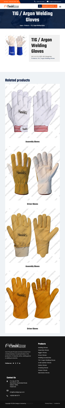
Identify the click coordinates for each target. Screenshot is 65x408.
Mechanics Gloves (43, 373)
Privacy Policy (48, 403)
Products (26, 25)
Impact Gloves (42, 370)
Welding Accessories (44, 358)
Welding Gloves (43, 348)
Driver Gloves (32, 204)
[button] (23, 37)
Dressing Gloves (43, 368)
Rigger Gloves (42, 353)
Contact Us (57, 403)
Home (21, 25)
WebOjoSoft (29, 403)
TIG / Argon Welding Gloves (46, 58)
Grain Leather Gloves (44, 363)
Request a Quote (48, 6)
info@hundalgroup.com (17, 392)
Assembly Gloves (33, 141)
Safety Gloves (42, 365)
